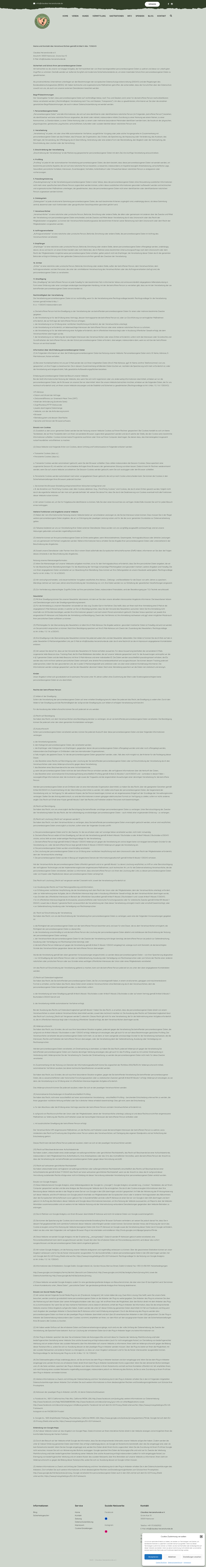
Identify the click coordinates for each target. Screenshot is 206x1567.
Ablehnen (172, 1557)
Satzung (78, 1519)
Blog (150, 16)
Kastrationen (117, 16)
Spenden (152, 4)
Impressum (187, 1562)
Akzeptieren (153, 1557)
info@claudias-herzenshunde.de (49, 3)
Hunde (85, 16)
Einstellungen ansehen (192, 1557)
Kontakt (161, 16)
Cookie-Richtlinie (161, 1562)
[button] (201, 1536)
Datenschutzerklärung (175, 1562)
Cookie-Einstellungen (83, 1528)
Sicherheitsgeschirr (41, 1515)
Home (65, 16)
